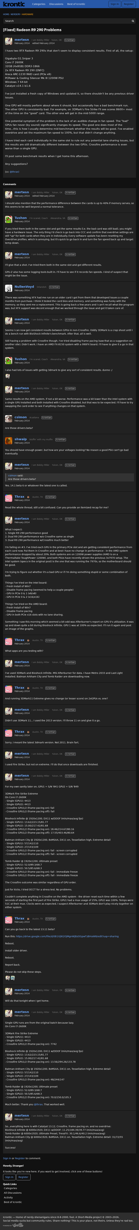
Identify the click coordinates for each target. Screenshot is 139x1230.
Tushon (21, 218)
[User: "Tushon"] (8, 219)
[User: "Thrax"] (8, 498)
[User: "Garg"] (13, 978)
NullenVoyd (24, 286)
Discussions (56, 4)
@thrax (38, 1104)
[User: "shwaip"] (8, 440)
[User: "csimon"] (8, 418)
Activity (8, 1197)
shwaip (21, 439)
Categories (38, 4)
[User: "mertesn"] (8, 41)
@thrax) (14, 171)
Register (129, 4)
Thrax (19, 496)
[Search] (133, 21)
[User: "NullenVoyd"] (8, 288)
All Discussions (13, 1192)
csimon (21, 417)
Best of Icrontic (76, 4)
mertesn (22, 39)
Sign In (115, 4)
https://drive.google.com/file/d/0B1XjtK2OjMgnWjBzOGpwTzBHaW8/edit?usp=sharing (67, 936)
